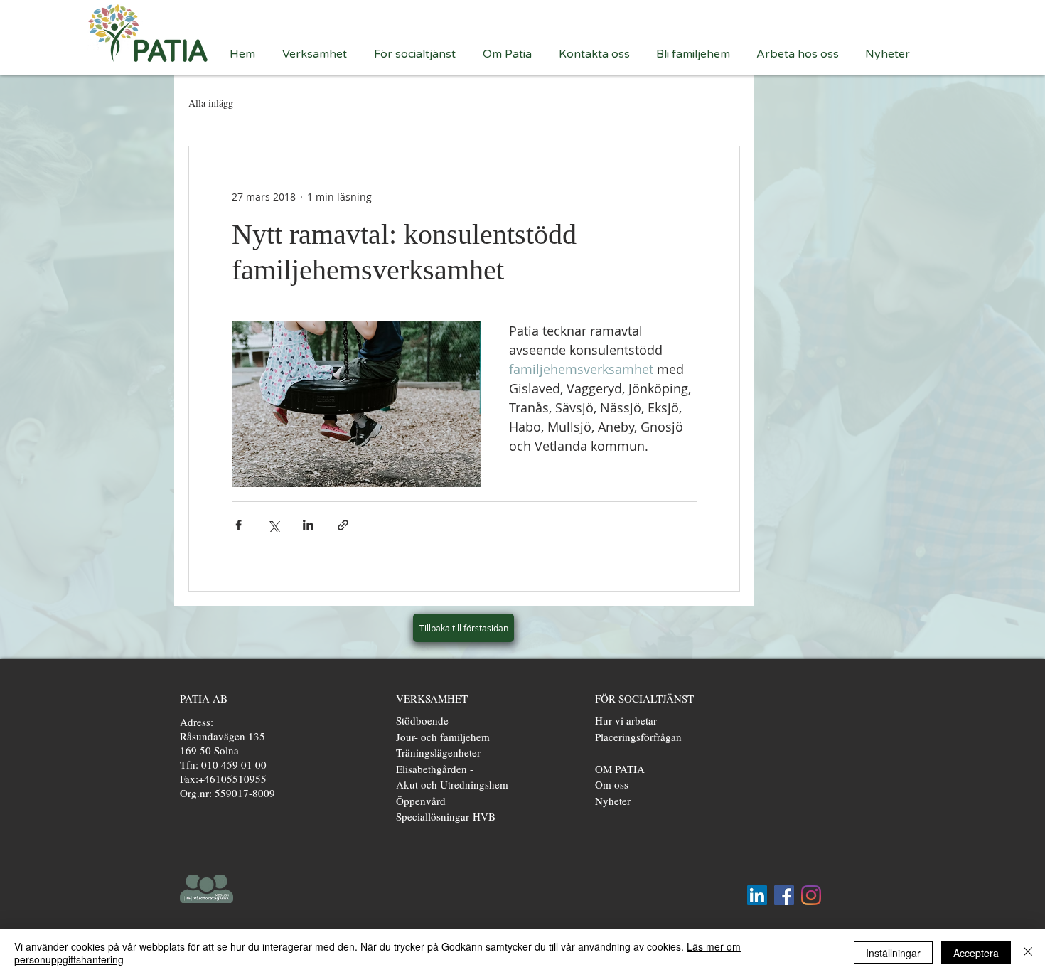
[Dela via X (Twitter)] (273, 525)
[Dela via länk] (343, 525)
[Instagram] (811, 895)
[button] (317, 53)
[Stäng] (1027, 953)
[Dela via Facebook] (238, 525)
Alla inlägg (210, 103)
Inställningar (893, 953)
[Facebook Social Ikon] (784, 895)
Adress (195, 722)
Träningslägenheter (438, 752)
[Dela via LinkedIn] (308, 525)
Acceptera (976, 953)
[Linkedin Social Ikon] (757, 895)
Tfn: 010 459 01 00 (223, 764)
